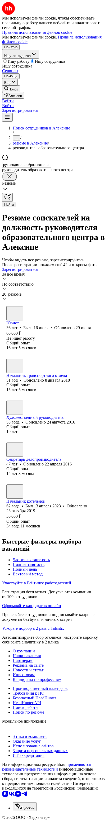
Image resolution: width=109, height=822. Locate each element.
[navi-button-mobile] (7, 117)
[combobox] (26, 164)
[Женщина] (14, 313)
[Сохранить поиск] (7, 197)
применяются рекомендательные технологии (46, 766)
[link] (11, 88)
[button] (8, 101)
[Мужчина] (14, 366)
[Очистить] (9, 176)
